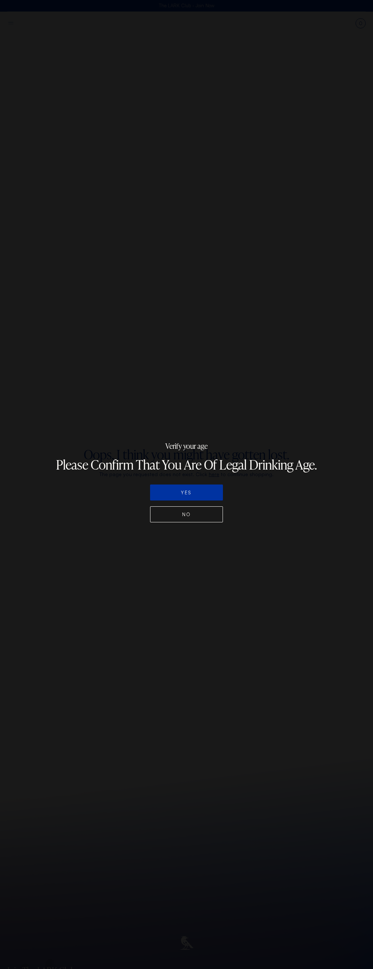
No (186, 514)
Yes (186, 492)
